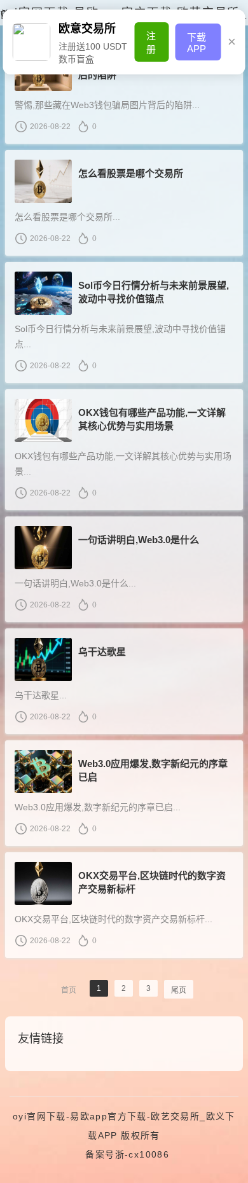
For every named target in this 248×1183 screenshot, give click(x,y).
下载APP (196, 43)
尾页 (178, 990)
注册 (151, 43)
